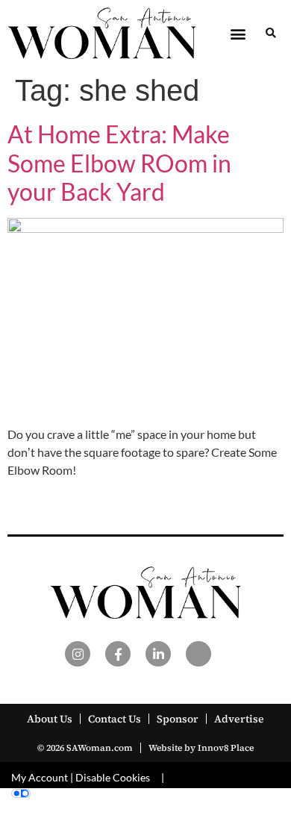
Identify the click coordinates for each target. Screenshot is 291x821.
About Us (49, 718)
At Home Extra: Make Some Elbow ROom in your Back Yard (119, 162)
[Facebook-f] (118, 654)
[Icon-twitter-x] (198, 654)
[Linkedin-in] (158, 654)
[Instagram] (77, 654)
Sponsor (177, 718)
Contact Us (114, 718)
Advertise (239, 718)
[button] (237, 33)
